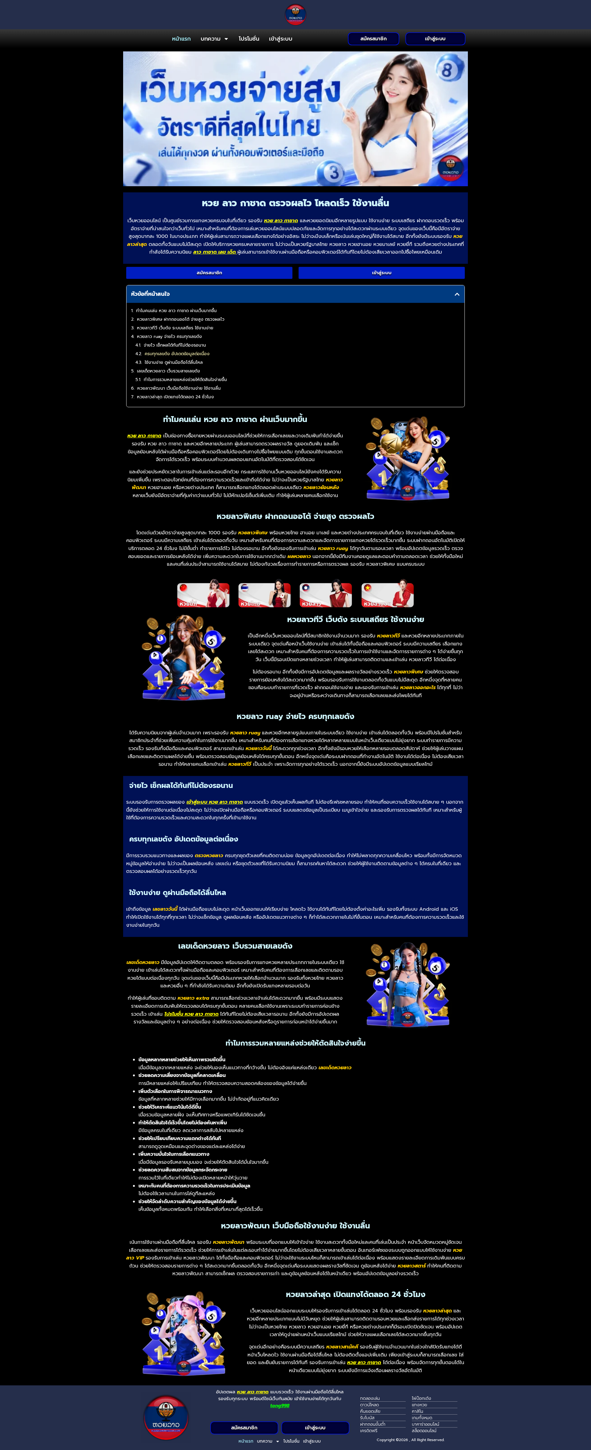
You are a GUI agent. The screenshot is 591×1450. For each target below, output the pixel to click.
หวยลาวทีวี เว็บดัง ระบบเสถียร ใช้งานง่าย (175, 328)
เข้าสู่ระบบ (280, 38)
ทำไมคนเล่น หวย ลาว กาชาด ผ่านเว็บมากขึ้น (176, 310)
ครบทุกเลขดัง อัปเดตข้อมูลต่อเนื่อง (177, 354)
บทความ (210, 38)
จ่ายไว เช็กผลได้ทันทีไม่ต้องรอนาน (175, 345)
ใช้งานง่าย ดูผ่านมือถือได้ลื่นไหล (174, 362)
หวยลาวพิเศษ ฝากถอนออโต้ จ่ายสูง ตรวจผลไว (180, 319)
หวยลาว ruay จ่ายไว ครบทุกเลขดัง (169, 336)
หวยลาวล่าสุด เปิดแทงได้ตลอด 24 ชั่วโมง (175, 397)
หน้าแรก (181, 38)
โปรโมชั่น (249, 38)
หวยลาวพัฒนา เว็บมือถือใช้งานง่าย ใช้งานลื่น (179, 388)
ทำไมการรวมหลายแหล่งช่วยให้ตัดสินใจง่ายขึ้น (185, 379)
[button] (457, 294)
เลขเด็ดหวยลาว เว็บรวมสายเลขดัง (168, 371)
